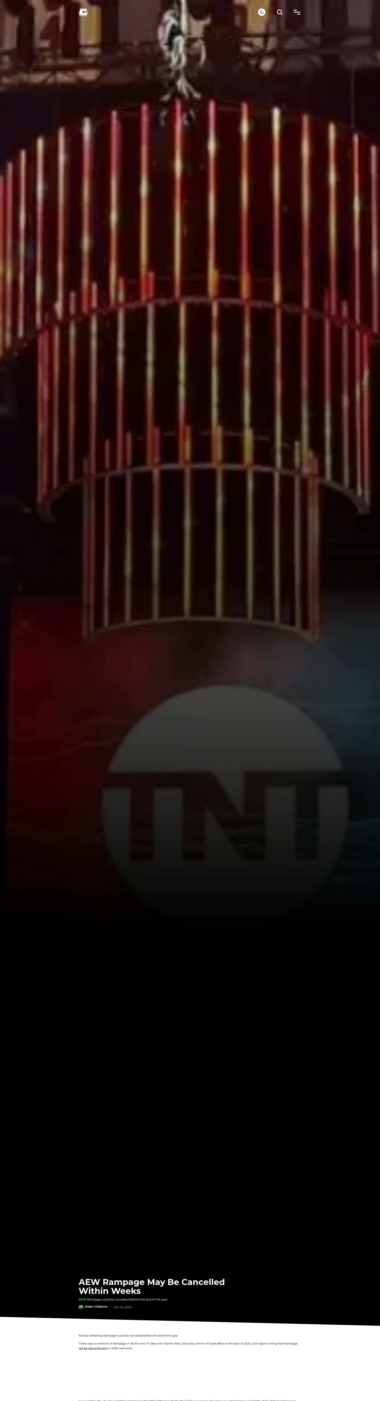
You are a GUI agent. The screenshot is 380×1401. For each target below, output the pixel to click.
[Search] (279, 12)
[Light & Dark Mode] (261, 12)
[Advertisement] (190, 1375)
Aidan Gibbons (96, 1306)
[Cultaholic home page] (168, 12)
